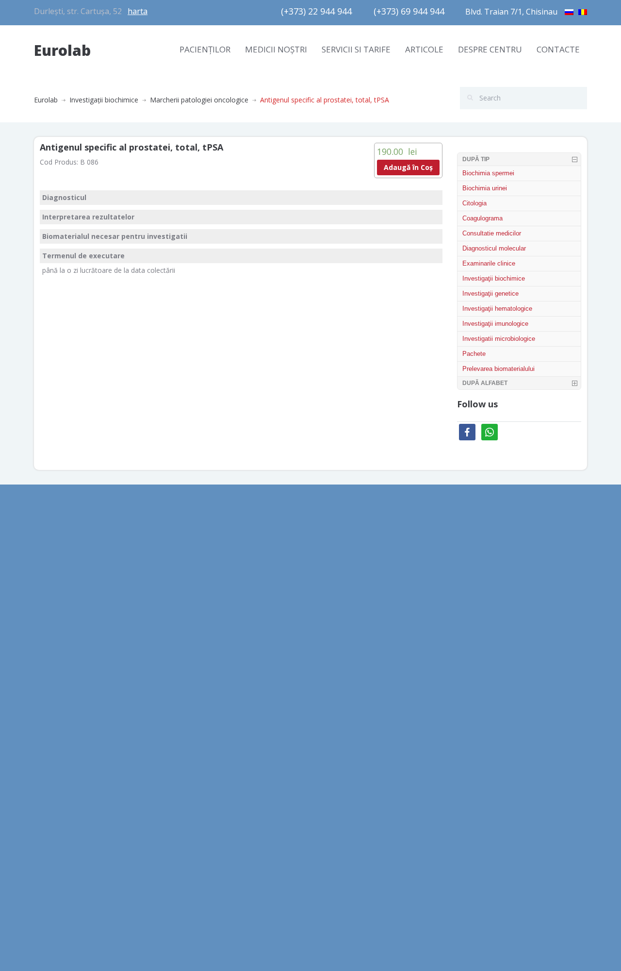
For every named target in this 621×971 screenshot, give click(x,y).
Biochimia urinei (484, 188)
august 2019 (53, 655)
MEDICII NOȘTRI (276, 49)
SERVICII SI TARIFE (356, 49)
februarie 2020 (57, 633)
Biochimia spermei (488, 173)
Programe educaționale (213, 612)
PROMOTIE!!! (338, 623)
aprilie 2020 (52, 612)
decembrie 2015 (59, 743)
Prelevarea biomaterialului (498, 368)
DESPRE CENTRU (490, 49)
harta (137, 11)
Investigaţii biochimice (103, 99)
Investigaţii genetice (490, 293)
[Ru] (569, 10)
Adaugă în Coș (408, 167)
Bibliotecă (191, 568)
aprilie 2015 (52, 808)
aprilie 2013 (52, 852)
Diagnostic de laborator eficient (225, 633)
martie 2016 (53, 721)
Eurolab (62, 50)
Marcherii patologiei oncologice (199, 99)
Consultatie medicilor (491, 233)
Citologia (474, 203)
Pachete (474, 353)
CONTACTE (558, 49)
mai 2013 (48, 830)
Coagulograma (482, 218)
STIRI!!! (328, 645)
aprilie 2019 (52, 699)
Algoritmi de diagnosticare (217, 590)
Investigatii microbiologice (498, 338)
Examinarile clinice (488, 263)
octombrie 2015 (59, 786)
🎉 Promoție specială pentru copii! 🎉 (376, 601)
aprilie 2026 (52, 568)
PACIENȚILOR (205, 49)
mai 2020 (48, 590)
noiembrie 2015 (58, 765)
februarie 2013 (57, 874)
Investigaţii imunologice (495, 323)
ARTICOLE (424, 49)
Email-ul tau (482, 573)
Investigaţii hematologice (497, 308)
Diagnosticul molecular (494, 248)
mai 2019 (48, 677)
